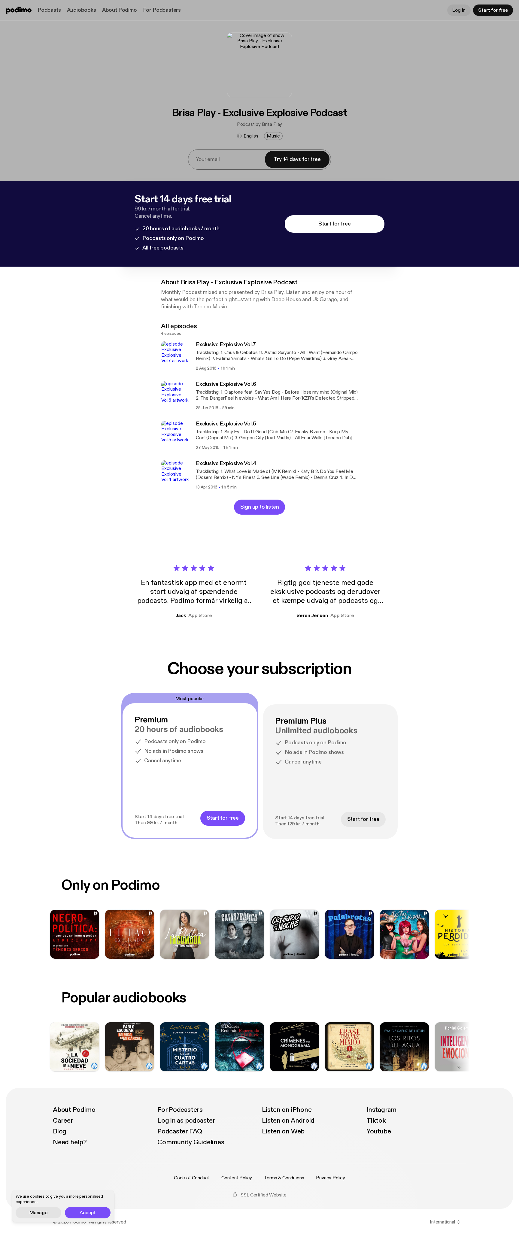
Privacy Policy (330, 1178)
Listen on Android (288, 1120)
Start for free (493, 10)
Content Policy (236, 1178)
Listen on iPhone (286, 1109)
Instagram (381, 1109)
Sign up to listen (259, 507)
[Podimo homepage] (19, 10)
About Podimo (119, 10)
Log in (459, 10)
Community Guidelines (190, 1142)
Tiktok (376, 1120)
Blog (59, 1131)
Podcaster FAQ (179, 1131)
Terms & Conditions (284, 1178)
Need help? (70, 1142)
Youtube (378, 1131)
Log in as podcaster (186, 1120)
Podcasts (49, 10)
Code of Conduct (192, 1178)
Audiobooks (81, 10)
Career (63, 1120)
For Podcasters (162, 10)
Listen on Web (283, 1131)
